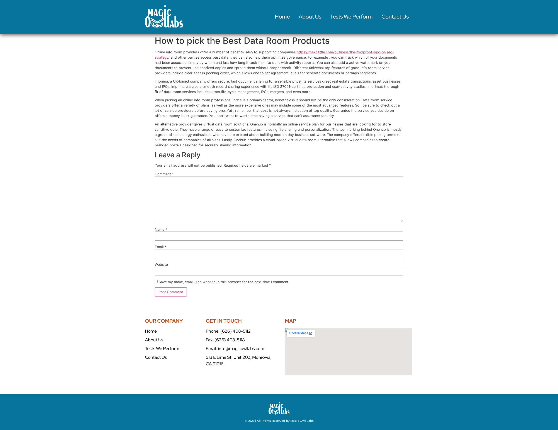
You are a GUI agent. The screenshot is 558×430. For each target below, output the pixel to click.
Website (161, 264)
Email (161, 247)
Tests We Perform (351, 16)
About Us (310, 16)
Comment (164, 174)
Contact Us (395, 16)
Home (282, 16)
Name (161, 229)
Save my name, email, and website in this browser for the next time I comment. (224, 282)
